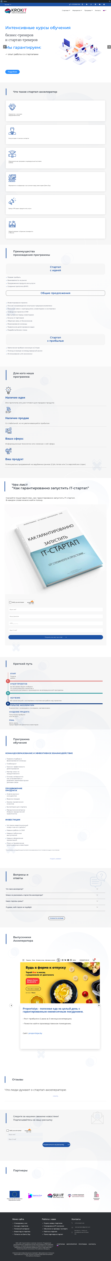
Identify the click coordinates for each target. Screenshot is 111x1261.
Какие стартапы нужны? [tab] (14, 901)
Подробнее (12, 72)
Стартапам (65, 10)
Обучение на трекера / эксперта (55, 1229)
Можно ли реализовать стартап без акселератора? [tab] (24, 895)
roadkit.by (29, 1048)
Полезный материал (21, 1229)
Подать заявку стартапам (53, 1223)
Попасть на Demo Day (22, 1234)
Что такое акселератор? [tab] (14, 889)
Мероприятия (76, 10)
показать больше (56, 918)
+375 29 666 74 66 (79, 1223)
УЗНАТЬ (55, 1096)
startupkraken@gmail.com (82, 1227)
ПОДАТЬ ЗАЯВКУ (55, 859)
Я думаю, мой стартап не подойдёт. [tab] (19, 907)
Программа (87, 10)
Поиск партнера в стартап (53, 1234)
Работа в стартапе (50, 1231)
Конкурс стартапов (21, 1226)
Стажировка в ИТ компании (54, 1226)
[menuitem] (1, 1)
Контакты (98, 10)
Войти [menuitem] (5, 1)
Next (99, 1005)
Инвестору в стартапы (22, 1231)
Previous (11, 1005)
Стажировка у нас (20, 1223)
